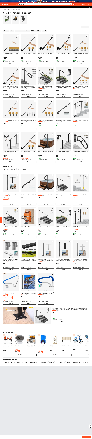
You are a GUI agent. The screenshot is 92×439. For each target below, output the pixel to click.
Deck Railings (18, 9)
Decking (14, 9)
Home (4, 9)
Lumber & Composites (9, 9)
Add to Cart (11, 63)
